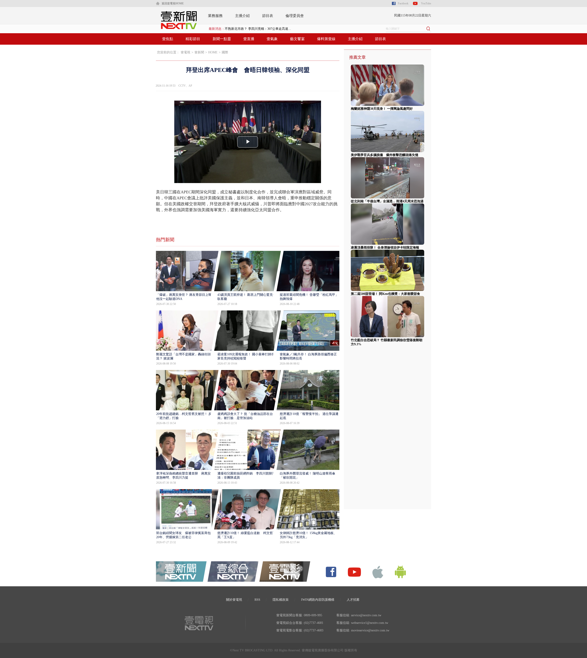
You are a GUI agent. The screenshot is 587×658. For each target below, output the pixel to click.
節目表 (267, 16)
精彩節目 (193, 39)
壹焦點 (167, 39)
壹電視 (185, 52)
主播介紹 (242, 16)
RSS (257, 599)
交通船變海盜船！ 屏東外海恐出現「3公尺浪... (258, 28)
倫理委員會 (294, 16)
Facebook (403, 3)
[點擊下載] (377, 571)
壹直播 (248, 39)
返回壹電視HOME (173, 3)
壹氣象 (272, 39)
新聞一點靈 (222, 39)
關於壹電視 (234, 599)
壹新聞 (199, 52)
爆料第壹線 (326, 39)
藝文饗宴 (297, 39)
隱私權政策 (281, 599)
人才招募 (353, 599)
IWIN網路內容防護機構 (317, 599)
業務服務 (215, 16)
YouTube (426, 3)
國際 (225, 52)
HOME (213, 52)
